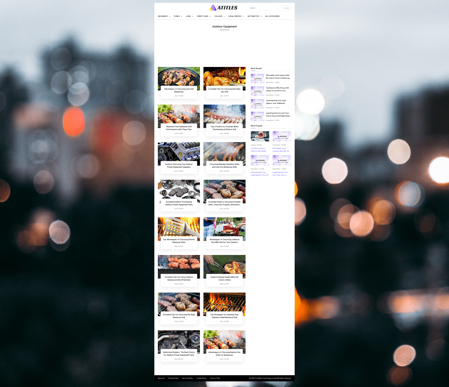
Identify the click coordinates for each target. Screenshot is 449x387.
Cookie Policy (201, 378)
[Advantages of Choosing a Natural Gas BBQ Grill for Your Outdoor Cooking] (224, 229)
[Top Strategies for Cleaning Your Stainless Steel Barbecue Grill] (224, 304)
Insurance (163, 16)
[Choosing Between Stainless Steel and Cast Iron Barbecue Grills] (224, 154)
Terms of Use (215, 378)
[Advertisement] (224, 49)
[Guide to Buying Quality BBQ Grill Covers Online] (224, 267)
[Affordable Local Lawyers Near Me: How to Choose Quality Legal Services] (257, 78)
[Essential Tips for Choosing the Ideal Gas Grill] (224, 79)
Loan (188, 16)
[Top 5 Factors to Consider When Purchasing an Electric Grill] (224, 116)
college (218, 16)
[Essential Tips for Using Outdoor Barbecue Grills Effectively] (179, 267)
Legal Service (234, 16)
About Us (161, 378)
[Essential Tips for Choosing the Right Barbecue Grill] (179, 304)
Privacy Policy (173, 378)
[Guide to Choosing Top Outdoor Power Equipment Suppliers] (179, 154)
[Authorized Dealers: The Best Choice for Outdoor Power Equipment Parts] (179, 342)
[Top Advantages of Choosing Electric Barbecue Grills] (179, 229)
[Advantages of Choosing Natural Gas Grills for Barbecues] (224, 342)
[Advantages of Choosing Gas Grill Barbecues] (179, 79)
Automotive (253, 16)
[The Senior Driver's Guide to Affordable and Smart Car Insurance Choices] (260, 136)
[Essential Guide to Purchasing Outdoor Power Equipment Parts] (179, 191)
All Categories (272, 16)
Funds (177, 16)
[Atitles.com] (223, 8)
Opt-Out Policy (187, 378)
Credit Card (202, 16)
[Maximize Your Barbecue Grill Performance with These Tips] (179, 116)
